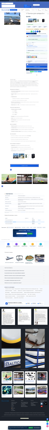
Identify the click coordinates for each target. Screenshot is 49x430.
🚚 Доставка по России (18, 227)
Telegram (36, 71)
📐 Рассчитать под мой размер (42, 33)
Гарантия (34, 227)
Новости (43, 9)
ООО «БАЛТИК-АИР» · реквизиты (6, 239)
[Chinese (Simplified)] (5, 2)
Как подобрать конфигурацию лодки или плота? (12, 280)
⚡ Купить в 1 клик (31, 33)
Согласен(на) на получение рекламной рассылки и (24, 235)
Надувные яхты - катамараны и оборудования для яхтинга (26, 290)
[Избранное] (47, 426)
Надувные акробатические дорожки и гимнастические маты (32, 292)
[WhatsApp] (31, 31)
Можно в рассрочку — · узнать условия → (35, 29)
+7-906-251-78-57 (33, 405)
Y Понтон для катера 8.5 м (9, 223)
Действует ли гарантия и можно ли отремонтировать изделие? (15, 275)
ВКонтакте (39, 71)
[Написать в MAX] (47, 419)
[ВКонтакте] (36, 75)
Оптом (36, 9)
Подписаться (30, 233)
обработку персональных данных (29, 235)
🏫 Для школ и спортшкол (10, 227)
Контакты (33, 9)
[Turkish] (12, 2)
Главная (19, 9)
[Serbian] (11, 2)
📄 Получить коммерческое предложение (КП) (36, 69)
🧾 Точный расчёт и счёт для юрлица (32, 46)
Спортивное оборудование (27, 10)
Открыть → (39, 223)
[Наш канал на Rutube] (46, 404)
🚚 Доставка (39, 10)
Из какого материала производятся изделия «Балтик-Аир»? (14, 270)
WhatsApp (31, 71)
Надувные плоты (22, 10)
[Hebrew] (9, 2)
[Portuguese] (10, 2)
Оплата (31, 227)
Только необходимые (37, 427)
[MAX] (35, 31)
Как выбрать (46, 10)
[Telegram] (33, 31)
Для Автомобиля (7, 292)
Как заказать (23, 227)
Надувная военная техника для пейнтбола (17, 292)
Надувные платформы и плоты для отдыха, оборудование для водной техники (15, 294)
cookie (10, 428)
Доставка (28, 227)
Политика (26, 427)
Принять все (30, 427)
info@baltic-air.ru (35, 402)
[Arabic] (3, 2)
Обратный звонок (27, 6)
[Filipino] (7, 2)
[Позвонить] (37, 31)
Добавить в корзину (37, 66)
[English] (6, 2)
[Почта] (39, 31)
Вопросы (44, 227)
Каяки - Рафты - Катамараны (31, 294)
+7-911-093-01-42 (33, 404)
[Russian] (2, 2)
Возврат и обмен (39, 227)
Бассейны (15, 290)
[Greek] (8, 2)
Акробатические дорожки (8, 290)
